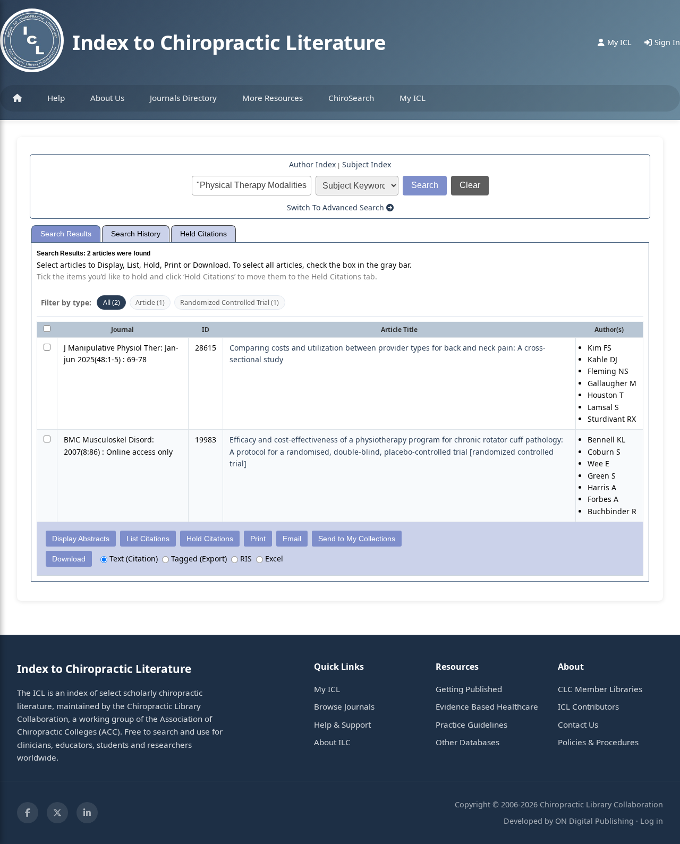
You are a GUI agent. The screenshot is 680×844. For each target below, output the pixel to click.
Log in (651, 821)
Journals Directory (183, 97)
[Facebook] (27, 812)
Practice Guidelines (471, 724)
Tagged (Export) (198, 558)
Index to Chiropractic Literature (229, 42)
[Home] (17, 98)
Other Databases (467, 742)
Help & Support (342, 724)
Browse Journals (344, 706)
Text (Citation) (132, 558)
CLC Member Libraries (600, 689)
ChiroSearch (351, 97)
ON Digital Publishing (594, 821)
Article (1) (150, 302)
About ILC (332, 742)
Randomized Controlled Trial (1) (229, 302)
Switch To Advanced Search (336, 207)
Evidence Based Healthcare (487, 706)
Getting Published (469, 689)
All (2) (111, 302)
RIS (245, 558)
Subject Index (366, 164)
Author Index (312, 164)
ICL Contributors (588, 706)
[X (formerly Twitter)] (57, 812)
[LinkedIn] (87, 812)
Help (56, 97)
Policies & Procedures (598, 742)
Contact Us (578, 724)
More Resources (272, 97)
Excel (273, 558)
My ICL (413, 97)
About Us (107, 97)
